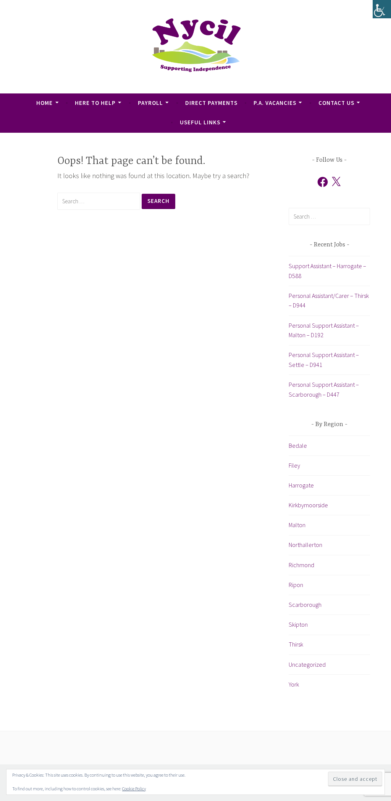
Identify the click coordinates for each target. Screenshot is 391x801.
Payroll (150, 102)
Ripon (296, 585)
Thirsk (296, 644)
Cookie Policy (134, 788)
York (294, 684)
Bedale (298, 445)
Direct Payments (211, 102)
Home (44, 102)
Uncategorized (307, 664)
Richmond (301, 565)
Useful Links (200, 122)
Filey (294, 465)
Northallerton (305, 544)
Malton (297, 525)
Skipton (298, 624)
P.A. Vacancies (275, 102)
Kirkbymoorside (308, 505)
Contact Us (336, 102)
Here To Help (95, 102)
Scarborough (305, 604)
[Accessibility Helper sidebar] (382, 9)
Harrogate (301, 485)
